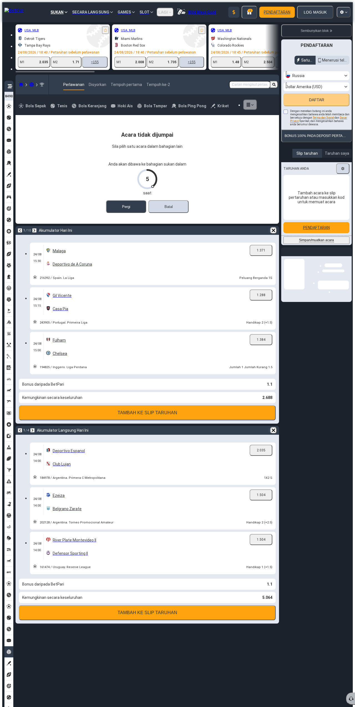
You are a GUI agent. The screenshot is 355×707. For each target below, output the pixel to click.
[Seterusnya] (34, 230)
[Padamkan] (273, 230)
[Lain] (250, 105)
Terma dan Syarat (323, 129)
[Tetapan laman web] (344, 12)
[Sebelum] (20, 230)
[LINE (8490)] (21, 84)
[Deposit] (233, 12)
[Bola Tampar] (31, 84)
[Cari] (274, 84)
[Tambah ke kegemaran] (105, 30)
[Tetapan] (342, 180)
